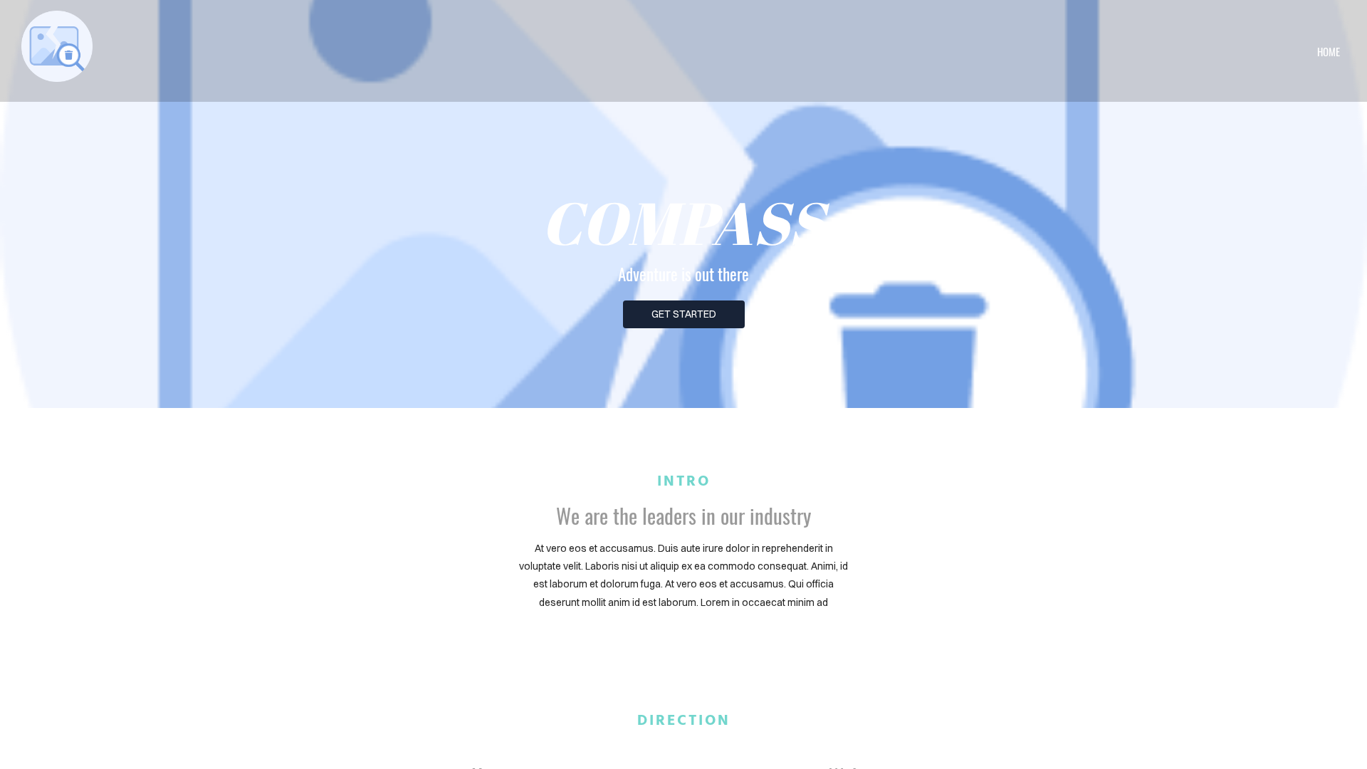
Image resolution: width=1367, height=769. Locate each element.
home (1328, 51)
